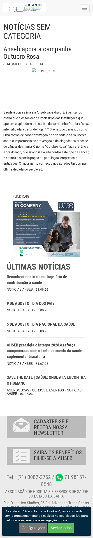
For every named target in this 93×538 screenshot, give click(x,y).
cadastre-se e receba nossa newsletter (51, 427)
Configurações (33, 528)
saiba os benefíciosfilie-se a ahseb (58, 455)
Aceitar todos (61, 528)
